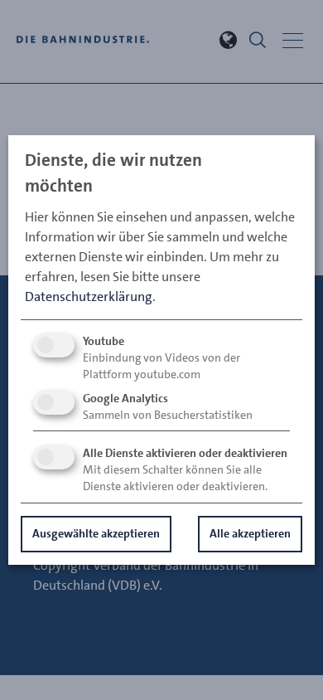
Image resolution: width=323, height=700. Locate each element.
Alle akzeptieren (250, 533)
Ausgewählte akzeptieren (96, 533)
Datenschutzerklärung (88, 296)
